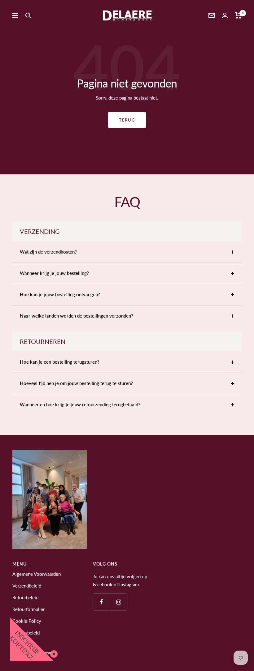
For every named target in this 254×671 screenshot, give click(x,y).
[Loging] (225, 15)
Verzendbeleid (26, 585)
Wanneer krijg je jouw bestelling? (54, 273)
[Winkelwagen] (238, 15)
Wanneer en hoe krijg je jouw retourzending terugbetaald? (80, 404)
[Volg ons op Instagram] (118, 601)
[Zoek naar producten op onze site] (28, 15)
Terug (127, 120)
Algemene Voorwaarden (36, 574)
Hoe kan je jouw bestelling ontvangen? (60, 294)
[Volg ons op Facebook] (101, 601)
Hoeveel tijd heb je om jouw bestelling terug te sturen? (76, 383)
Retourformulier (28, 609)
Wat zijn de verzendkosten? (48, 251)
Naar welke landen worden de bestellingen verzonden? (76, 315)
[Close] (52, 652)
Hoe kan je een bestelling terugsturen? (59, 362)
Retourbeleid (25, 597)
